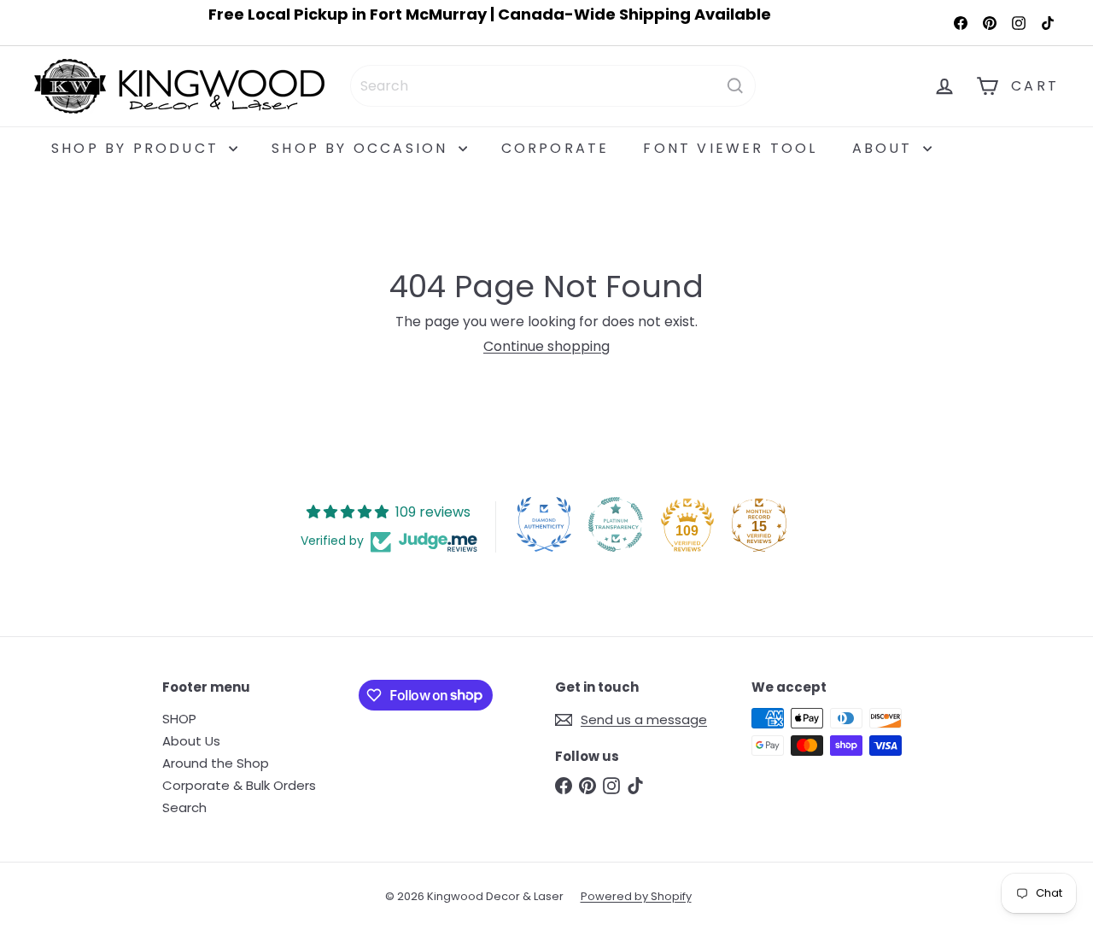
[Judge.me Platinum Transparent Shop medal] (615, 524)
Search (184, 807)
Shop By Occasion (362, 148)
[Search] (735, 86)
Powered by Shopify (636, 896)
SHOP (179, 719)
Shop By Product (138, 148)
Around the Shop (215, 763)
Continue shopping (546, 346)
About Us (191, 741)
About (885, 148)
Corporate (555, 148)
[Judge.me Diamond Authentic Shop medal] (544, 524)
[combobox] (553, 86)
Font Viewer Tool (730, 148)
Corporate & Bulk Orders (239, 785)
